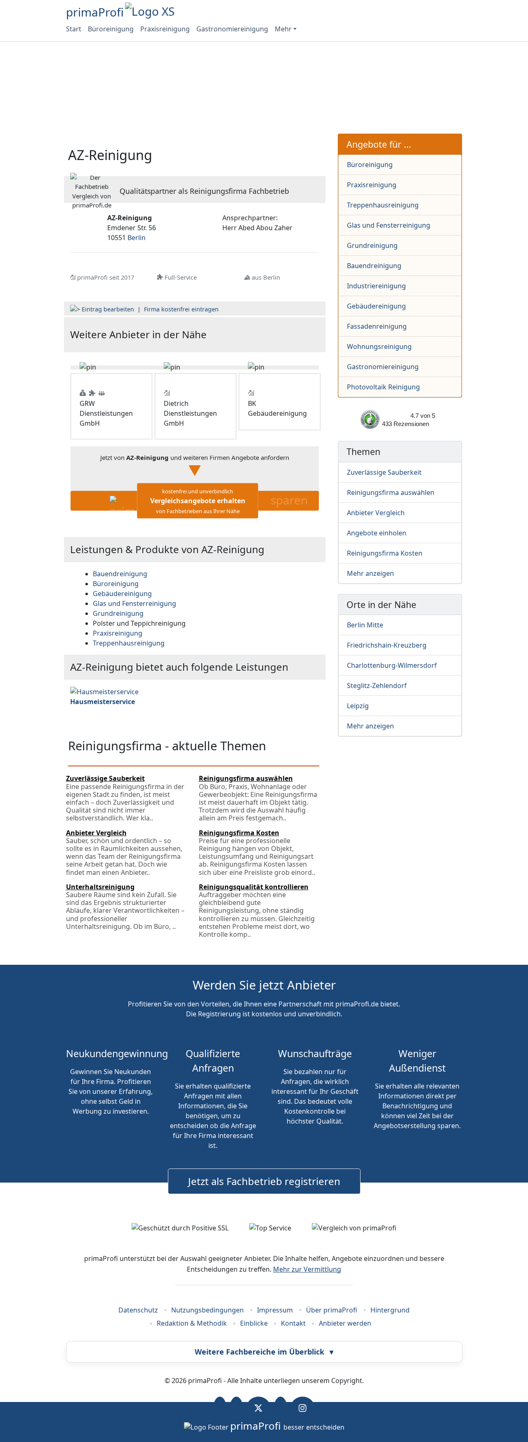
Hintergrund (390, 1310)
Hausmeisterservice (102, 701)
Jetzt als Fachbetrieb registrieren (264, 1181)
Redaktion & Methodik (192, 1323)
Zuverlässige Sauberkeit (384, 472)
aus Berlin (266, 277)
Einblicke (254, 1323)
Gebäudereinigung (376, 306)
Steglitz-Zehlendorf (377, 685)
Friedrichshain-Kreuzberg (387, 645)
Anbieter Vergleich (376, 512)
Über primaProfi (331, 1310)
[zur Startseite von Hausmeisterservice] (104, 691)
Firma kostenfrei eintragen (181, 309)
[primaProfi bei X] (258, 1408)
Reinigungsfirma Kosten (384, 553)
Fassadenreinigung (377, 326)
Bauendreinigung (374, 265)
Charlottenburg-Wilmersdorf (392, 665)
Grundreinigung (372, 245)
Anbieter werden (345, 1323)
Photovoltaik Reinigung (383, 386)
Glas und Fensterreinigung (388, 225)
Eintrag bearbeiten (108, 309)
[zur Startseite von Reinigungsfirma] (277, 334)
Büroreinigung (111, 28)
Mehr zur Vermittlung (307, 1269)
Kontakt (293, 1323)
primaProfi (95, 12)
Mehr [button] (283, 28)
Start (73, 28)
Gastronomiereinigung (232, 28)
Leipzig (358, 705)
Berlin (136, 237)
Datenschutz (138, 1310)
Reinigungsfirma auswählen (390, 492)
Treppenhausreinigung (383, 205)
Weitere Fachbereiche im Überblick (264, 1352)
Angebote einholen (376, 532)
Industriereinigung (376, 285)
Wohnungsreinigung (379, 346)
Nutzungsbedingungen (207, 1310)
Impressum (275, 1310)
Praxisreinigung (165, 28)
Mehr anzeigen (370, 573)
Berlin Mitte (365, 624)
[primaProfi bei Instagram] (302, 1408)
